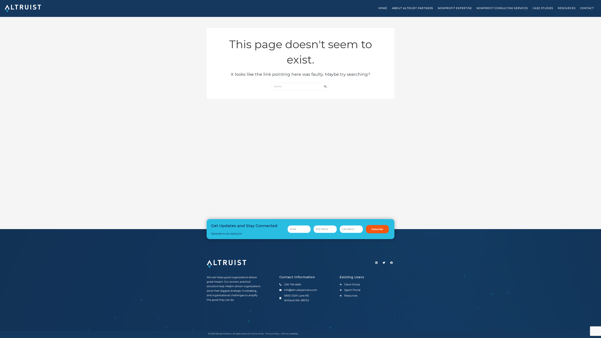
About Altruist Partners (412, 8)
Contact (587, 8)
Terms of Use (257, 333)
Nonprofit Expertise (455, 8)
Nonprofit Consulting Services (502, 8)
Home (382, 8)
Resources (566, 8)
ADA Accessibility (289, 333)
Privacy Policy (273, 333)
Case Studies (543, 8)
